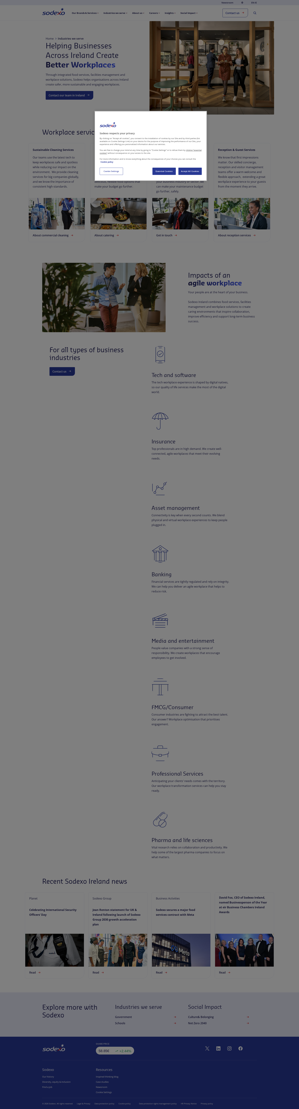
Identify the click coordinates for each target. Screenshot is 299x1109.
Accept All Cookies (190, 171)
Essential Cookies (164, 171)
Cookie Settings (111, 171)
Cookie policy (107, 162)
